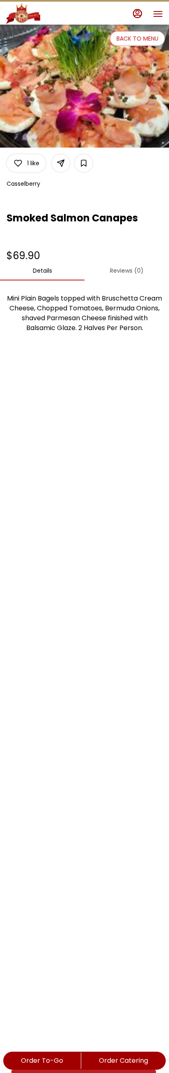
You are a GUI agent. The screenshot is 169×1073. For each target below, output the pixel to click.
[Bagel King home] (43, 14)
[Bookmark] (84, 163)
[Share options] (61, 163)
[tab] (42, 270)
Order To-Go (42, 1060)
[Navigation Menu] (158, 14)
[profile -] (137, 13)
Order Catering (123, 1060)
